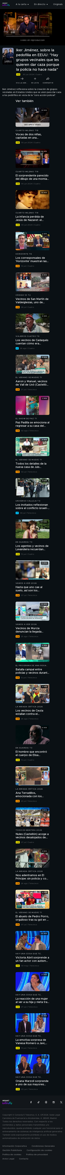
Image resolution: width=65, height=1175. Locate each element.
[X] (61, 1102)
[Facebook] (31, 1102)
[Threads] (46, 1102)
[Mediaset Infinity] (6, 4)
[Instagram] (53, 1102)
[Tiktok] (38, 1102)
